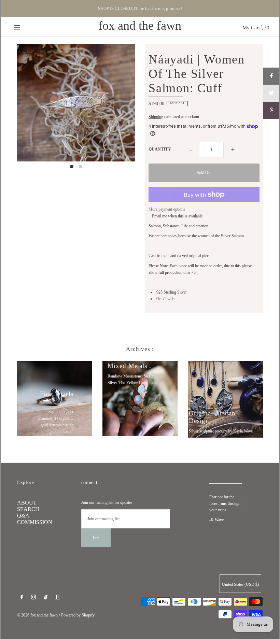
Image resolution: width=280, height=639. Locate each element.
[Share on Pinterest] (271, 110)
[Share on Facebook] (271, 76)
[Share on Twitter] (271, 93)
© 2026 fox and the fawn (37, 615)
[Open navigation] (31, 27)
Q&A (23, 516)
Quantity (160, 149)
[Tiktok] (45, 598)
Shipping (156, 116)
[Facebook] (21, 598)
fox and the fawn (139, 25)
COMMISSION (34, 522)
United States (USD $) (240, 584)
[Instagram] (33, 598)
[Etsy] (57, 598)
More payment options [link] (167, 209)
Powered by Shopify (78, 615)
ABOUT (27, 503)
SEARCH (28, 509)
